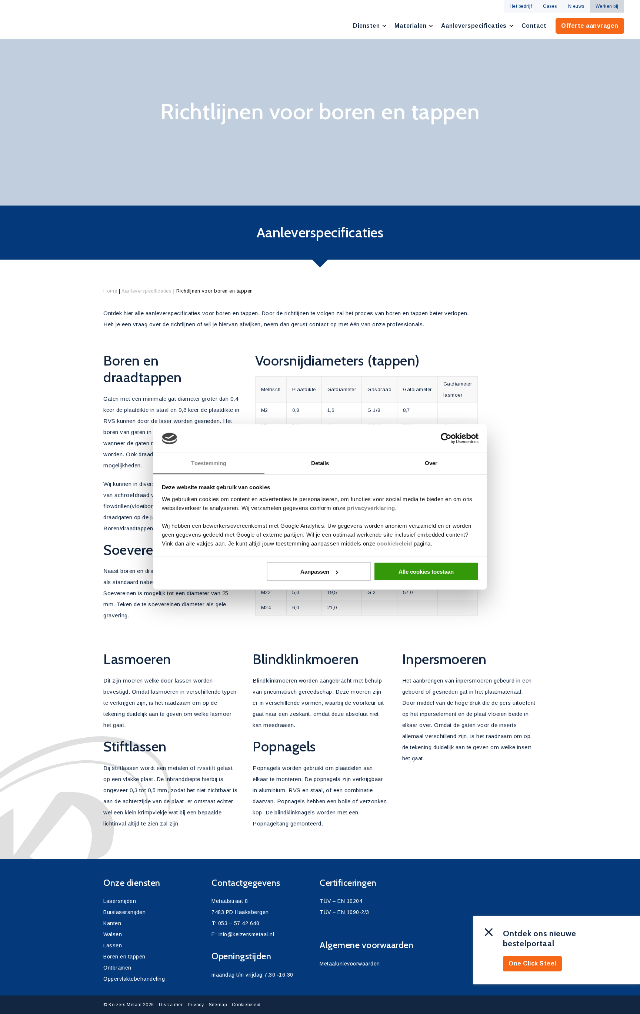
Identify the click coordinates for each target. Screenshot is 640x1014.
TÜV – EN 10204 (341, 901)
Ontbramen (117, 968)
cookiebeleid (394, 543)
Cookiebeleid (246, 1004)
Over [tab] (431, 463)
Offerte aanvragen (590, 26)
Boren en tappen (124, 957)
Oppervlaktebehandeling (134, 979)
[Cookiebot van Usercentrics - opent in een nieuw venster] (446, 438)
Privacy (196, 1004)
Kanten (112, 923)
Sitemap (218, 1004)
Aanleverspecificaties (474, 26)
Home (110, 291)
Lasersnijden (119, 901)
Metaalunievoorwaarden (350, 964)
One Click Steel (532, 963)
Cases (550, 6)
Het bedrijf (521, 6)
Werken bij (607, 6)
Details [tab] (320, 463)
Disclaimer (171, 1004)
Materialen (410, 26)
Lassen (112, 945)
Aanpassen (314, 571)
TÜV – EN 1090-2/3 (344, 912)
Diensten (366, 26)
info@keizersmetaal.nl (246, 934)
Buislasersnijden (124, 912)
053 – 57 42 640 (239, 923)
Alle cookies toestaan (426, 571)
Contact (534, 26)
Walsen (112, 934)
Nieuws (576, 6)
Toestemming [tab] (208, 463)
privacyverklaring (371, 507)
